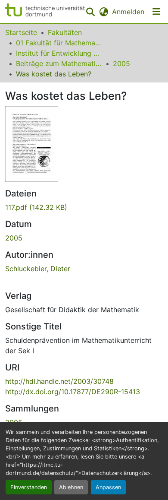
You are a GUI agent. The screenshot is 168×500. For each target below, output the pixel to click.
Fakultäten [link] (65, 32)
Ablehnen (71, 487)
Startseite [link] (21, 32)
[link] (84, 207)
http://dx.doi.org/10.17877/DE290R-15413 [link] (72, 391)
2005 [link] (121, 63)
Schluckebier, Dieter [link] (37, 268)
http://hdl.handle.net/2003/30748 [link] (59, 381)
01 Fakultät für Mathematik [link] (59, 42)
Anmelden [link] (128, 11)
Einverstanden (28, 487)
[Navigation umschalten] (156, 11)
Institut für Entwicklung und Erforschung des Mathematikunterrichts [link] (59, 53)
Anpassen (108, 487)
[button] (45, 11)
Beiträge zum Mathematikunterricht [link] (59, 63)
